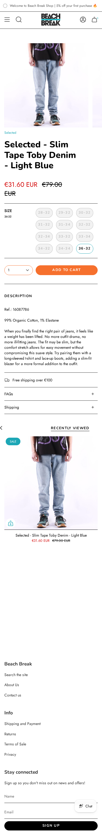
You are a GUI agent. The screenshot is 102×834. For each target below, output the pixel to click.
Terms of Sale (15, 744)
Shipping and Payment (22, 723)
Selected (10, 132)
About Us (11, 684)
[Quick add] (11, 523)
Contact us (12, 695)
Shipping (11, 407)
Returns (10, 734)
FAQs (8, 394)
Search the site (16, 674)
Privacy (10, 754)
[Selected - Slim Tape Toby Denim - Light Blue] (51, 483)
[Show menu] (7, 19)
